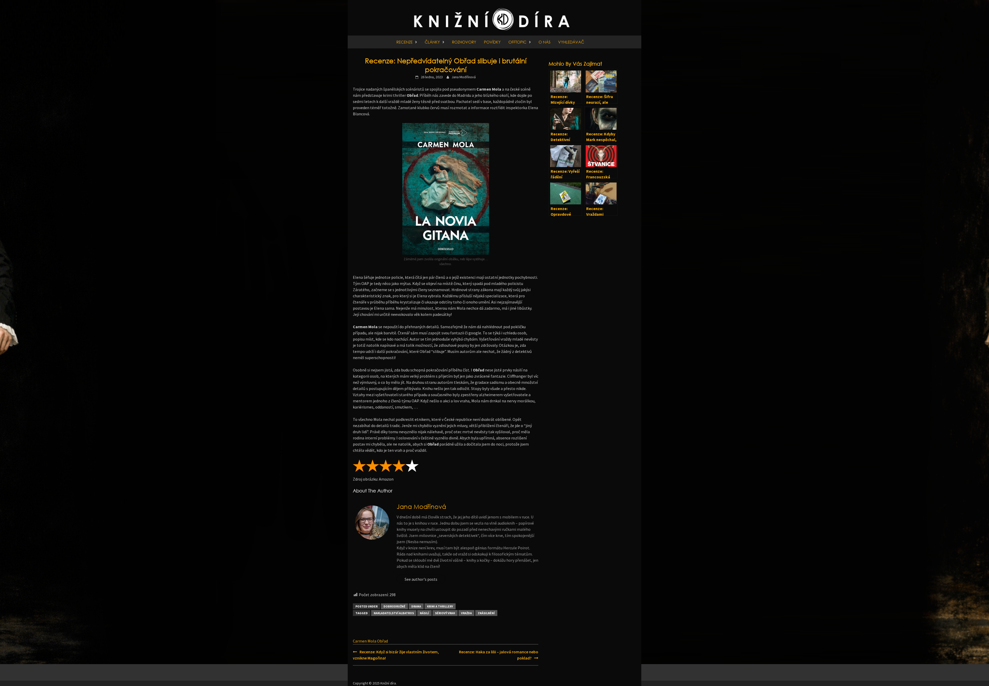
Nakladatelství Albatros (394, 613)
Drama (416, 606)
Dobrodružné (394, 606)
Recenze (404, 42)
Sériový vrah (445, 613)
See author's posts (421, 579)
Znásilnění (486, 613)
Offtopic (517, 42)
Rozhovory (464, 42)
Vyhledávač (571, 42)
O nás (544, 42)
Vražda (466, 613)
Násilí (424, 613)
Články (432, 42)
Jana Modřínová (463, 77)
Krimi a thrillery (440, 606)
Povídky (492, 42)
